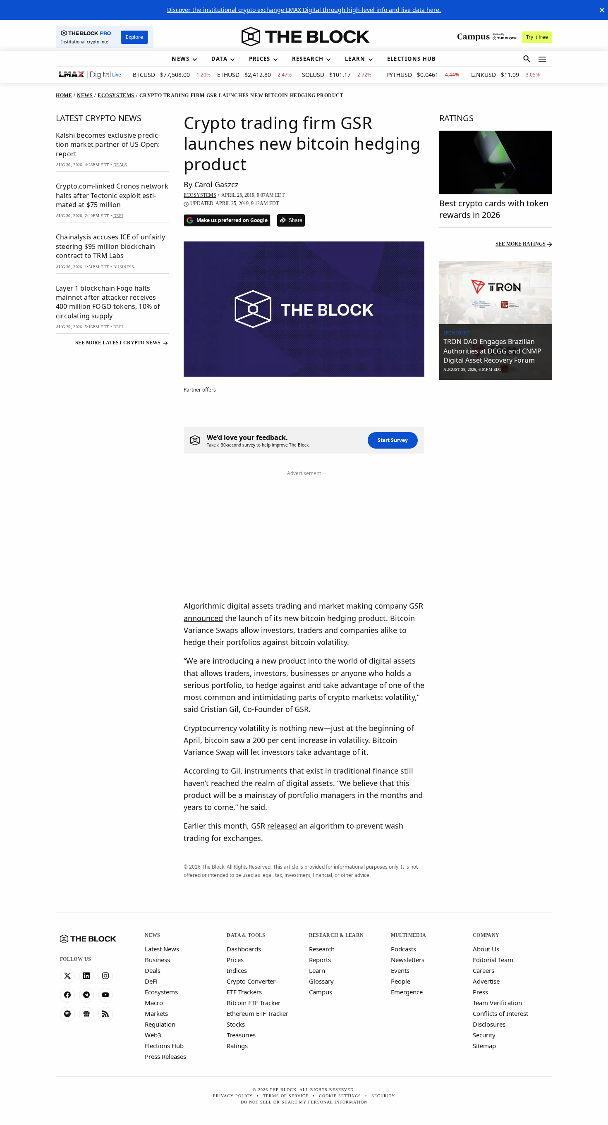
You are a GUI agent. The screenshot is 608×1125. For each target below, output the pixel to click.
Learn (317, 970)
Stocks (236, 1024)
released (282, 826)
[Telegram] (86, 995)
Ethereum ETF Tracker (257, 1013)
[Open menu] (542, 59)
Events (400, 970)
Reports (320, 959)
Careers (483, 970)
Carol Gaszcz (216, 184)
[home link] (305, 37)
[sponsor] (495, 293)
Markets (156, 1013)
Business (157, 959)
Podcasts (403, 949)
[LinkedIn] (86, 976)
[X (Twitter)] (67, 976)
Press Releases (165, 1056)
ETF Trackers (244, 992)
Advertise (486, 981)
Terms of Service (286, 1096)
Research (322, 949)
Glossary (321, 981)
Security (484, 1035)
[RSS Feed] (105, 1014)
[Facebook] (67, 995)
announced (203, 618)
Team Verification (497, 1002)
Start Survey (393, 440)
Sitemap (484, 1045)
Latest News (162, 949)
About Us (486, 949)
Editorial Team (493, 959)
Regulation (160, 1024)
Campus (320, 992)
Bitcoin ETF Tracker (253, 1002)
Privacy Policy (233, 1096)
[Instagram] (105, 976)
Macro (154, 1002)
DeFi (151, 981)
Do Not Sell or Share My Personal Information (304, 1102)
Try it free (537, 37)
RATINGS (456, 118)
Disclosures (489, 1024)
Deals (152, 970)
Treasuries (241, 1035)
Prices (235, 959)
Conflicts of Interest (500, 1013)
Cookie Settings (340, 1096)
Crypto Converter (251, 981)
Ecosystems (161, 992)
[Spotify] (67, 1014)
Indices (237, 970)
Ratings (237, 1045)
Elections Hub (164, 1045)
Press (480, 992)
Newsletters (407, 959)
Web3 (153, 1035)
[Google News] (86, 1014)
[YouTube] (105, 995)
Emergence (407, 992)
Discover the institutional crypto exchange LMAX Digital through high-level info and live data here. (304, 10)
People (400, 981)
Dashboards (244, 949)
